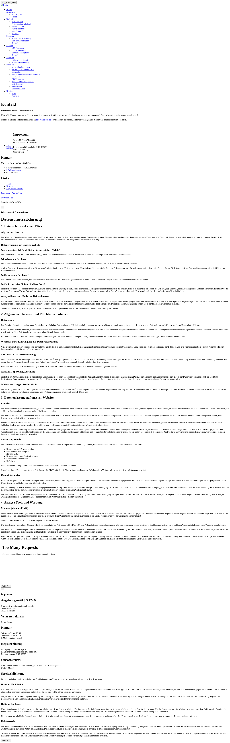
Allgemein (10, 12)
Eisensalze (16, 72)
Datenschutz (17, 193)
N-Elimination (18, 26)
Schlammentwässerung (21, 38)
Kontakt (9, 91)
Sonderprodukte (18, 89)
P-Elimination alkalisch (21, 24)
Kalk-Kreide (17, 86)
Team (14, 93)
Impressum (5, 193)
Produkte (10, 65)
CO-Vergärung (18, 48)
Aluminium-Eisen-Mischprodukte (26, 74)
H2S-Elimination (19, 50)
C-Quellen (16, 77)
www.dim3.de (7, 198)
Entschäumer (17, 84)
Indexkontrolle (18, 31)
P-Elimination (17, 21)
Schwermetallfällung (20, 62)
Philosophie (17, 14)
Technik (15, 33)
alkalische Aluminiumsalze (23, 69)
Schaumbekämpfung (20, 53)
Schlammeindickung (20, 41)
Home (9, 9)
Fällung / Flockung (20, 60)
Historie (15, 17)
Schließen (6, 586)
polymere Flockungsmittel (23, 81)
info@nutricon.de (43, 120)
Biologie (10, 19)
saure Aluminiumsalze (21, 67)
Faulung (9, 45)
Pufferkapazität (18, 29)
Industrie (10, 57)
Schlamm (10, 36)
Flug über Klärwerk (14, 189)
